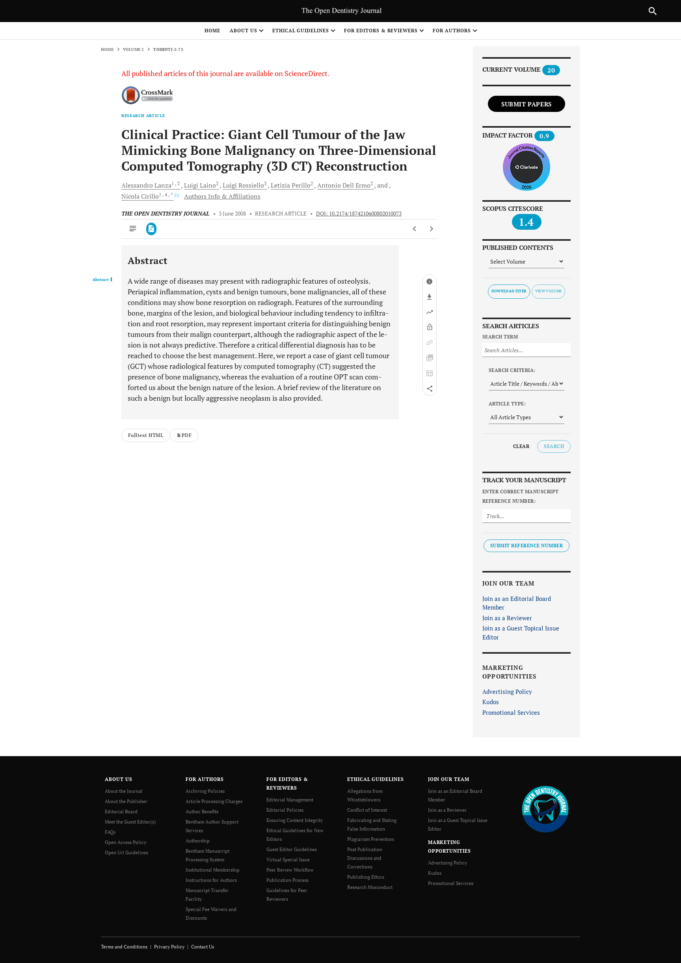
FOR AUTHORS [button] (452, 30)
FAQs (110, 832)
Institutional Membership (213, 870)
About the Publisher (126, 801)
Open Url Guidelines (126, 852)
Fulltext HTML (145, 435)
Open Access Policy (125, 842)
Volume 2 (133, 49)
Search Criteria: (512, 370)
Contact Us (202, 947)
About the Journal (124, 791)
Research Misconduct (370, 887)
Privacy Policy (169, 947)
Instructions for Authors (211, 880)
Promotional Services (511, 712)
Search (554, 446)
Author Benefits (202, 811)
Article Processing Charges (214, 801)
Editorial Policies (284, 810)
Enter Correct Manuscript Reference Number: (520, 496)
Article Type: (507, 404)
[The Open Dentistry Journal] (545, 809)
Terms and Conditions (124, 947)
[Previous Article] (414, 229)
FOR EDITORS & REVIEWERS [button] (381, 30)
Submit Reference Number (526, 545)
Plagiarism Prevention (370, 839)
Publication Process (287, 880)
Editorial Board (121, 811)
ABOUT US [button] (243, 30)
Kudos (490, 702)
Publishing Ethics (365, 877)
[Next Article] (431, 229)
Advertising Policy (507, 691)
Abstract (101, 279)
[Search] (652, 11)
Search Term (500, 337)
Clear (521, 446)
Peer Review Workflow (290, 870)
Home (212, 30)
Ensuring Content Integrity (294, 820)
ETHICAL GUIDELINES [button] (300, 30)
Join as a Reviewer (507, 618)
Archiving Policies (205, 791)
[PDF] (151, 229)
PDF (187, 435)
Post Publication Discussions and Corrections (364, 858)
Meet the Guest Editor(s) (130, 822)
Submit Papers (526, 104)
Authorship (198, 841)
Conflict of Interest (367, 810)
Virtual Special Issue (288, 860)
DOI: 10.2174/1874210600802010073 (359, 213)
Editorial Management (289, 800)
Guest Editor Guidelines (291, 849)
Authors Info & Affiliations (222, 196)
